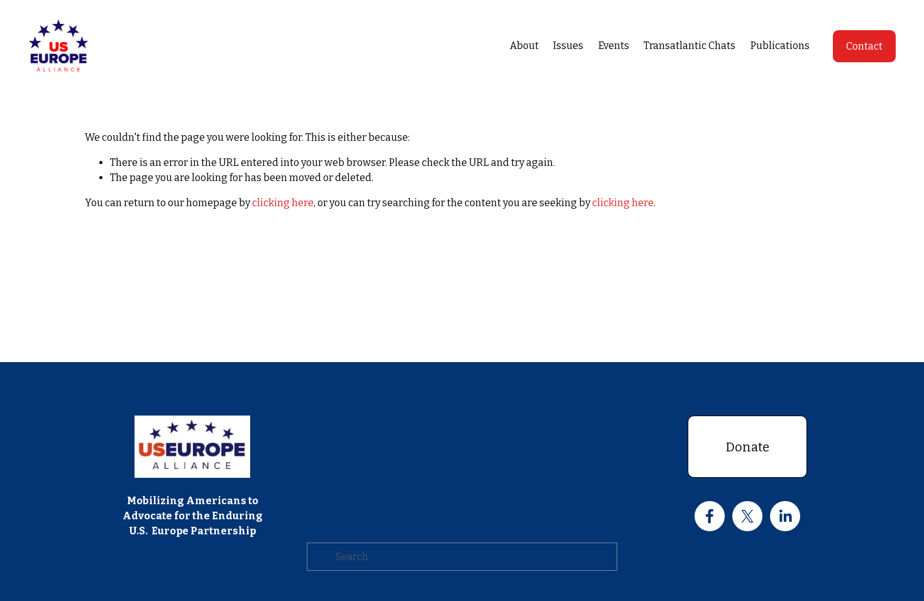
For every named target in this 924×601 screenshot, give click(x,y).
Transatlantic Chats (689, 46)
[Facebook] (710, 516)
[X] (747, 516)
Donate (747, 447)
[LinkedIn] (785, 516)
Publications (780, 46)
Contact (864, 46)
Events (613, 46)
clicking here (283, 203)
